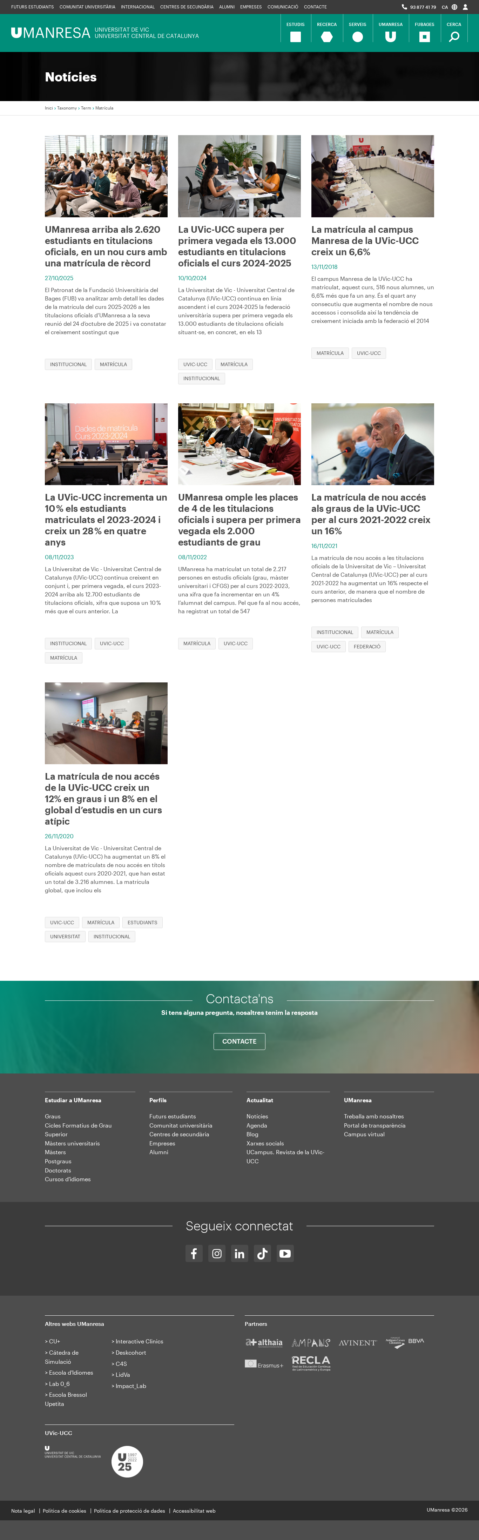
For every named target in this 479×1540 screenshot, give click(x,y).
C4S (121, 1363)
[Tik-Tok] (262, 1253)
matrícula (113, 364)
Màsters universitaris (72, 1143)
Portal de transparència (375, 1125)
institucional (68, 364)
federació (367, 646)
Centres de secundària (187, 6)
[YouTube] (285, 1253)
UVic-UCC (195, 364)
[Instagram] (216, 1253)
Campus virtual (364, 1134)
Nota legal (23, 1511)
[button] (449, 7)
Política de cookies (64, 1511)
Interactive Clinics (139, 1341)
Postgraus (58, 1161)
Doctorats (58, 1170)
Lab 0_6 (59, 1383)
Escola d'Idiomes (71, 1372)
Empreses (251, 6)
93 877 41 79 (423, 7)
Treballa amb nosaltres (374, 1116)
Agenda (257, 1125)
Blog (252, 1134)
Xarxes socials (265, 1143)
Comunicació (283, 6)
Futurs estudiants (32, 6)
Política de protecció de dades (129, 1511)
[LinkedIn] (239, 1253)
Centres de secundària (179, 1134)
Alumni (227, 6)
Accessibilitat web (194, 1511)
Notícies (257, 1116)
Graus (53, 1116)
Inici (49, 107)
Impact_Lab (131, 1385)
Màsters (55, 1152)
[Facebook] (194, 1253)
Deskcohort (131, 1352)
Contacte (315, 6)
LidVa (123, 1374)
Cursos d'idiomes (68, 1179)
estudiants (142, 922)
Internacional (138, 6)
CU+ (54, 1341)
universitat (65, 936)
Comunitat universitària (87, 6)
